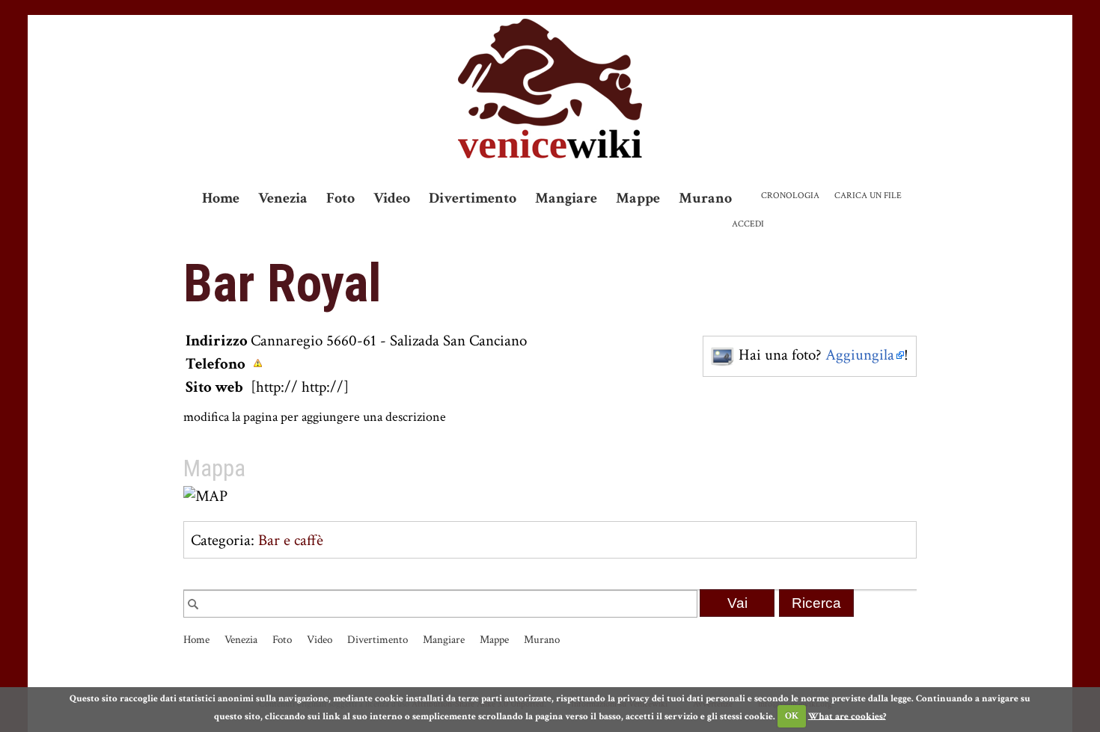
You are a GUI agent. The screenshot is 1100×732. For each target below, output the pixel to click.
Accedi (748, 224)
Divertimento (472, 198)
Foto (340, 198)
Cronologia (790, 195)
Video (391, 198)
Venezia (283, 198)
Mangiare (566, 198)
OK (791, 716)
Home (220, 198)
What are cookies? (847, 716)
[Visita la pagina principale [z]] (550, 89)
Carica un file (868, 195)
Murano (705, 198)
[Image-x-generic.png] (723, 355)
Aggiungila (859, 355)
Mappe (638, 198)
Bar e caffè (290, 540)
